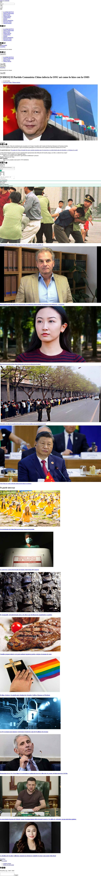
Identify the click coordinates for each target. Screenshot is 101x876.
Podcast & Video (7, 82)
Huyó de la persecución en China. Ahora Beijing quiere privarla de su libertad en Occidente (20, 364)
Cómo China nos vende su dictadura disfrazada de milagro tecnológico (15, 483)
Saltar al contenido (4, 0)
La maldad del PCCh (8, 57)
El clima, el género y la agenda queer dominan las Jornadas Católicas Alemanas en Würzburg (25, 695)
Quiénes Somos (7, 863)
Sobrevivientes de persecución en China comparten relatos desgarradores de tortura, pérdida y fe (21, 244)
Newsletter (4, 45)
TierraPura (2, 46)
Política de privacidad (8, 865)
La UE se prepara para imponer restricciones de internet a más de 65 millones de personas (24, 731)
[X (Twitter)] (3, 52)
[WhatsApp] (6, 144)
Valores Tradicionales (8, 58)
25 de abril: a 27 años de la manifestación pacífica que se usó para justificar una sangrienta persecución (23, 424)
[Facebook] (1, 52)
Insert (16, 875)
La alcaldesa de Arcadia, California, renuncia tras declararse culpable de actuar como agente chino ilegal (28, 855)
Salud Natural (6, 60)
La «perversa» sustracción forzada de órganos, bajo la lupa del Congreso (19, 569)
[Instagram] (4, 868)
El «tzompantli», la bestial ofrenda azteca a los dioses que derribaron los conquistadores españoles (26, 614)
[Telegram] (4, 52)
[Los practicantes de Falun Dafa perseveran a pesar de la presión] (30, 526)
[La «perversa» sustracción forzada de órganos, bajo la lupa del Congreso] (26, 566)
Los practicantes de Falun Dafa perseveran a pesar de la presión (17, 529)
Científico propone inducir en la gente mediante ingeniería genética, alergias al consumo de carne (26, 654)
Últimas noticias (7, 61)
